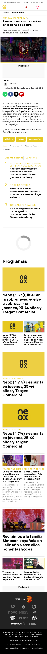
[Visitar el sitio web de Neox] (34, 607)
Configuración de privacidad (17, 648)
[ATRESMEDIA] (23, 599)
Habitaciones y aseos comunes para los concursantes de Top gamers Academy (23, 173)
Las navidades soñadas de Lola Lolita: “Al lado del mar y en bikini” (33, 576)
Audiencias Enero (12, 430)
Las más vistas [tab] (14, 157)
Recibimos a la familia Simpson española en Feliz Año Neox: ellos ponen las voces (22, 542)
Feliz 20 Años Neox (13, 469)
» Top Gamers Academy (30, 146)
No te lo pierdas (20, 185)
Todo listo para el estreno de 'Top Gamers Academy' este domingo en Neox (25, 193)
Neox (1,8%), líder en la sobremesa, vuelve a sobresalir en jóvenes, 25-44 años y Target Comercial (22, 303)
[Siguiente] (45, 2)
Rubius (21, 139)
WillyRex (9, 139)
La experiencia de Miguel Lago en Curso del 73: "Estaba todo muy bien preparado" (12, 476)
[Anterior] (2, 2)
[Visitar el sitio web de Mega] (23, 612)
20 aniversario (10, 2)
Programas (18, 13)
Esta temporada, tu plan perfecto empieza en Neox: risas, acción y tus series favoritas (33, 340)
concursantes (35, 139)
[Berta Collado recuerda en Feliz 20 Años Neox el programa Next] (34, 461)
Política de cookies (13, 644)
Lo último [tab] (31, 157)
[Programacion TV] (32, 7)
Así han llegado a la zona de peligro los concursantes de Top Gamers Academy (25, 213)
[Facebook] (5, 84)
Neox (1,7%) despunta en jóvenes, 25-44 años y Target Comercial (10, 340)
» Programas (13, 146)
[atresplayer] (38, 7)
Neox (5, 146)
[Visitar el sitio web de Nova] (12, 612)
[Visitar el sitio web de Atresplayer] (18, 624)
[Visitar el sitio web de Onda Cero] (12, 618)
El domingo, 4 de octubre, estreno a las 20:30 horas (25, 164)
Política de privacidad (29, 640)
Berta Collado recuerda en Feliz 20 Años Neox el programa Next (33, 475)
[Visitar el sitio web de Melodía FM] (34, 618)
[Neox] (12, 7)
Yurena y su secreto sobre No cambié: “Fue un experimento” (12, 576)
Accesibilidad (37, 648)
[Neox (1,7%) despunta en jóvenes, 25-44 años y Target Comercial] (13, 327)
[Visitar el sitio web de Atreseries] (34, 612)
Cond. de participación (32, 644)
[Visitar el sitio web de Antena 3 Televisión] (12, 607)
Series (6, 13)
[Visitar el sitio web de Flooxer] (31, 624)
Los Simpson (22, 2)
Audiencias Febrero (13, 378)
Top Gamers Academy (23, 205)
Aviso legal (13, 640)
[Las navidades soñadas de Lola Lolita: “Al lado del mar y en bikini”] (34, 564)
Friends (32, 2)
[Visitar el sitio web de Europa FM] (23, 618)
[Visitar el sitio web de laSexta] (23, 607)
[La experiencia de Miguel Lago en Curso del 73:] (13, 461)
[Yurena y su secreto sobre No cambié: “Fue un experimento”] (13, 564)
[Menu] (44, 7)
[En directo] (26, 7)
